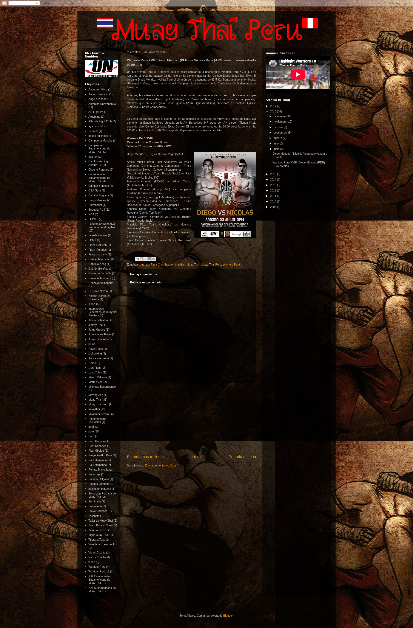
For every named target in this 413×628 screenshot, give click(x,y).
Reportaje (94, 474)
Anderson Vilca (97, 89)
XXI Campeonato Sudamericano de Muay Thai (99, 579)
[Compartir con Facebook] (149, 259)
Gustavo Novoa (98, 291)
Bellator (93, 131)
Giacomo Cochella (99, 273)
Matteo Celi (95, 382)
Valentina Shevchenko (102, 544)
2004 (273, 206)
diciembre (280, 116)
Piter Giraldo (96, 450)
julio (276, 143)
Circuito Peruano (98, 169)
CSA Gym (94, 190)
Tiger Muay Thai (98, 534)
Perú (91, 436)
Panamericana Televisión (97, 420)
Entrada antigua (242, 457)
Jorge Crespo (96, 329)
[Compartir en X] (145, 259)
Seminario (94, 501)
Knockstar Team (98, 358)
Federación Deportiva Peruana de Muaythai (101, 225)
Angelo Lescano (98, 94)
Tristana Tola (96, 539)
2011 (273, 195)
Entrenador (95, 205)
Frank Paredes (97, 249)
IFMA (91, 304)
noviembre (280, 121)
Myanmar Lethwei (99, 414)
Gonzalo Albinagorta (100, 282)
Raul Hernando (97, 460)
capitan (92, 156)
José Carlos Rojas (99, 334)
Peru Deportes (97, 441)
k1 (89, 344)
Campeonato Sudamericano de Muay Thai (99, 149)
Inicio (196, 457)
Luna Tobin (95, 372)
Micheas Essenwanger (102, 386)
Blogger (228, 615)
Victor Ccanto (96, 552)
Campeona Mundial (100, 140)
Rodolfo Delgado (98, 479)
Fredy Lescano (97, 254)
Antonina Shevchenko (102, 104)
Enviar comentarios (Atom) (161, 465)
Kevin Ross (95, 348)
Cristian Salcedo (98, 185)
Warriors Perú (231, 264)
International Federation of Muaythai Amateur (102, 312)
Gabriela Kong (97, 264)
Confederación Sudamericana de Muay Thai (99, 178)
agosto (278, 138)
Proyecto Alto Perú (100, 455)
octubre (279, 127)
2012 (273, 190)
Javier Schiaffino (98, 320)
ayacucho (94, 126)
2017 (273, 106)
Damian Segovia (98, 195)
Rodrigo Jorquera (98, 483)
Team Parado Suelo (100, 525)
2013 (273, 185)
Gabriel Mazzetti (98, 259)
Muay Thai (193, 264)
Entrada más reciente (145, 457)
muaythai (94, 409)
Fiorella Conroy (97, 235)
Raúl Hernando (97, 464)
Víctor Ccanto (97, 557)
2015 (273, 174)
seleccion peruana (99, 488)
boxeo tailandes (175, 264)
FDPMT (93, 219)
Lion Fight (94, 367)
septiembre (281, 132)
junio (277, 149)
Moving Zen (95, 394)
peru (91, 431)
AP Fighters (95, 111)
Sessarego (95, 506)
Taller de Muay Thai (100, 520)
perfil (91, 426)
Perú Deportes (97, 446)
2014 (273, 179)
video (91, 562)
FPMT (92, 240)
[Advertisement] (191, 418)
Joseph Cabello (98, 339)
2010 (273, 201)
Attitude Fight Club (151, 264)
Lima (91, 363)
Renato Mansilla (98, 469)
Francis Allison (97, 245)
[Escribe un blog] (141, 259)
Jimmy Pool (95, 324)
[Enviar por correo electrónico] (137, 259)
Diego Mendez (97, 200)
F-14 (91, 214)
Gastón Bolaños (98, 268)
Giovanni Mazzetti (99, 278)
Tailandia (93, 516)
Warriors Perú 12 (98, 571)
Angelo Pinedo (97, 99)
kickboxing (95, 353)
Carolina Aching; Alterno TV (98, 163)
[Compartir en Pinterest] (153, 259)
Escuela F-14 (96, 209)
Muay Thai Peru (211, 264)
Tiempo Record (97, 530)
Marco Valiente (97, 377)
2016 (273, 111)
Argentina (94, 116)
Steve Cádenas (98, 511)
